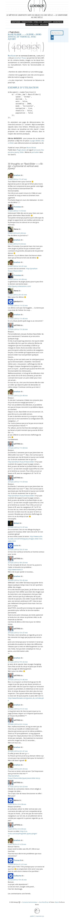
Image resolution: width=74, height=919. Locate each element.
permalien (35, 152)
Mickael (16, 523)
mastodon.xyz (40, 916)
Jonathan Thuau (20, 58)
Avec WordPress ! (44, 902)
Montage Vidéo (32, 24)
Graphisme (16, 22)
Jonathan (17, 175)
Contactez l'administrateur (30, 902)
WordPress (57, 22)
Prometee (17, 207)
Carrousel (36, 150)
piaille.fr (32, 916)
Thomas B (17, 860)
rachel (16, 545)
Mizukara (44, 24)
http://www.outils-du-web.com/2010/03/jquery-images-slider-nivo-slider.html (25, 538)
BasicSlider (12, 56)
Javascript (48, 22)
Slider (22, 152)
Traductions (27, 22)
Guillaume (17, 876)
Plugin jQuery (21, 150)
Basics (57, 902)
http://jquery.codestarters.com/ (19, 286)
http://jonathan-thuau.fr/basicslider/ (21, 462)
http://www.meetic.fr (15, 569)
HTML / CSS (38, 22)
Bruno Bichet (31, 148)
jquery (16, 152)
